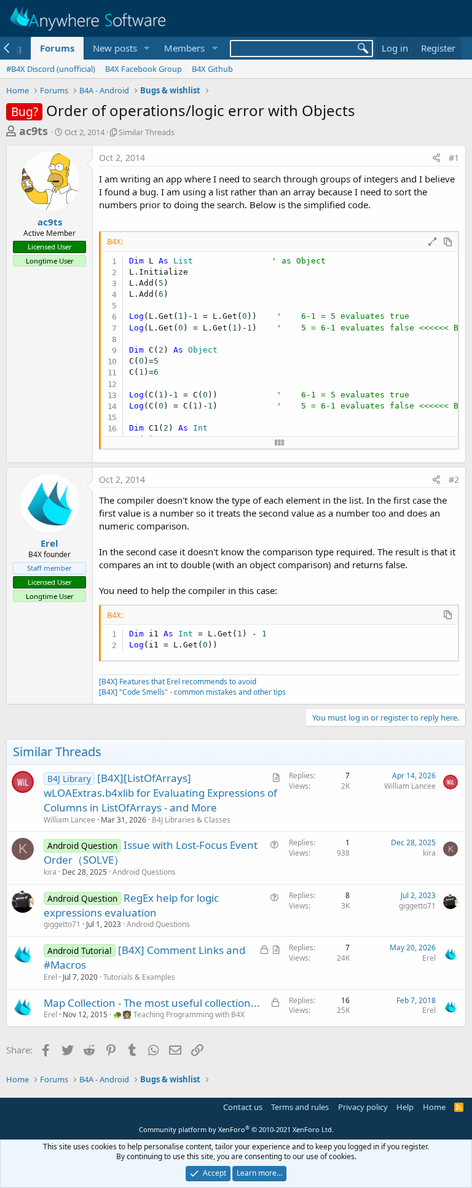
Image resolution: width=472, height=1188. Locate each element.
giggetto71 (62, 924)
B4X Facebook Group (143, 68)
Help (405, 1106)
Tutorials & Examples (139, 977)
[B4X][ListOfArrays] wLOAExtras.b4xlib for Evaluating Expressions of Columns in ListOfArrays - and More (160, 793)
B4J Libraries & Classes (191, 820)
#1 (454, 157)
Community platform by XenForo (236, 1129)
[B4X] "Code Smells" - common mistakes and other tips (192, 692)
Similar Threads (147, 132)
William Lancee (69, 820)
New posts (115, 48)
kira (50, 872)
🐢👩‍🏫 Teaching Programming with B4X (179, 1014)
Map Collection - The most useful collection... (152, 1003)
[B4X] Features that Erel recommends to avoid (177, 681)
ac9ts (33, 130)
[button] (146, 48)
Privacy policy (363, 1106)
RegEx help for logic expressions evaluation (131, 905)
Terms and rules (300, 1106)
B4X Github (212, 68)
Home (434, 1106)
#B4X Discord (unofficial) (50, 68)
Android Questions (144, 872)
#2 (454, 479)
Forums (57, 48)
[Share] (436, 158)
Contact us (242, 1106)
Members (184, 48)
